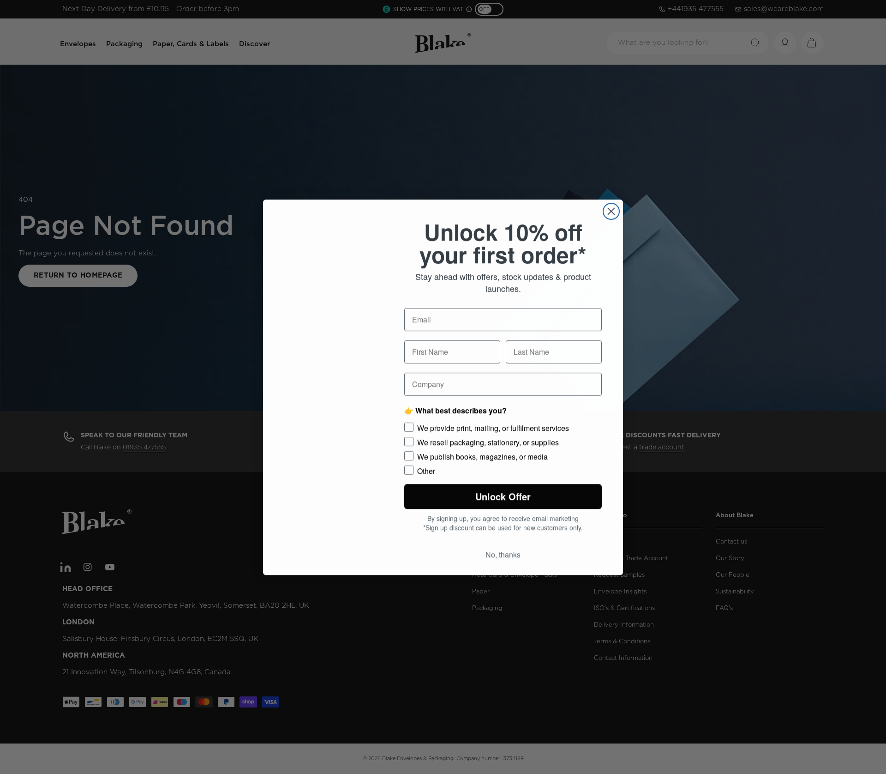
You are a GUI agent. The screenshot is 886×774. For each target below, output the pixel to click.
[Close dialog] (611, 209)
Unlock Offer (503, 497)
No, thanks (503, 556)
